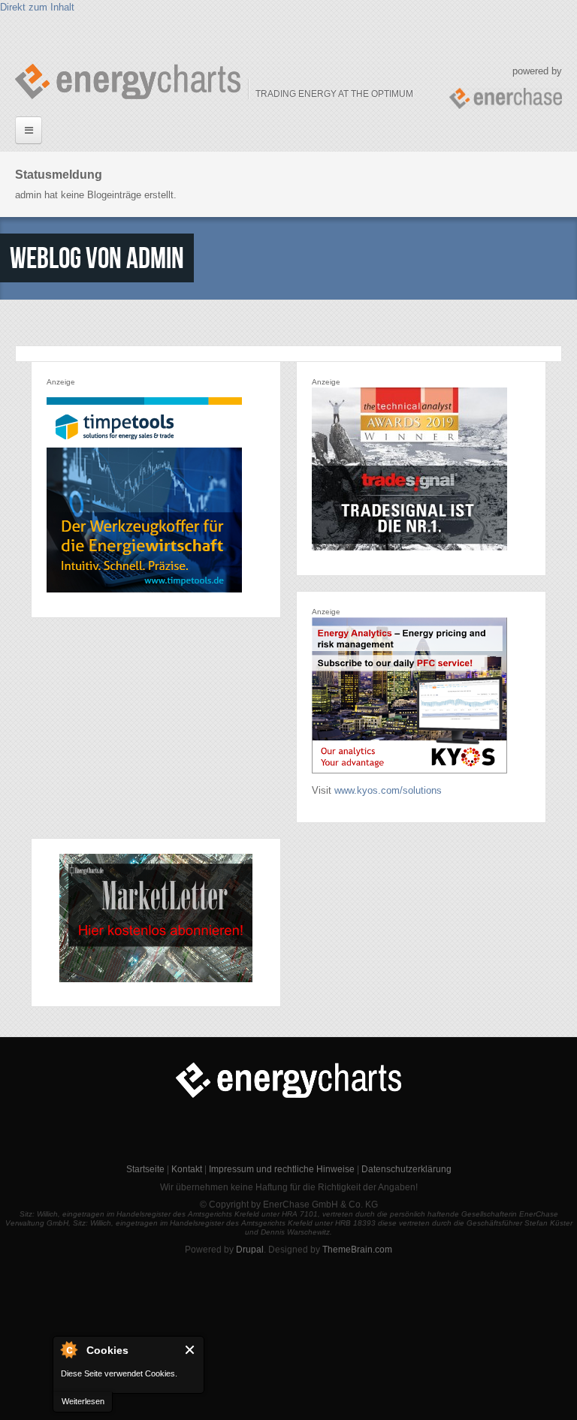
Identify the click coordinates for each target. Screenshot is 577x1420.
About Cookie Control (68, 1349)
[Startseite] (127, 81)
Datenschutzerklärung (406, 1169)
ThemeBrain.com (357, 1249)
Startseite (145, 1169)
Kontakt (186, 1169)
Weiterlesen (83, 1401)
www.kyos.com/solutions (388, 790)
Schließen (190, 1350)
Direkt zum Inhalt (37, 7)
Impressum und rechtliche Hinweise (282, 1169)
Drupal (250, 1249)
